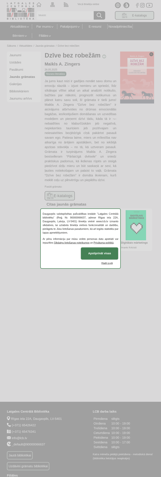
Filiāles (43, 35)
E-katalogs (139, 15)
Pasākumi (16, 69)
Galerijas (15, 84)
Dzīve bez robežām (68, 45)
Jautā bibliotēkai (20, 455)
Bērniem (18, 35)
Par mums (43, 26)
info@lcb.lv (19, 438)
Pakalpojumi (68, 26)
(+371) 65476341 (24, 431)
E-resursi (95, 26)
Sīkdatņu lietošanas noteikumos (71, 242)
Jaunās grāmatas (45, 45)
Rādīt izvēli (107, 263)
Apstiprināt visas (99, 253)
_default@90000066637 (28, 444)
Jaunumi (15, 55)
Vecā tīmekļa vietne (88, 4)
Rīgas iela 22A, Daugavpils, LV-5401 (36, 418)
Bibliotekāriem (19, 91)
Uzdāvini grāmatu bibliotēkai (28, 466)
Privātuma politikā (104, 242)
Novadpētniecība (120, 26)
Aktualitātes (18, 26)
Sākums (11, 45)
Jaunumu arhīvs (20, 98)
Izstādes (15, 62)
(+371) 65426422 (24, 425)
